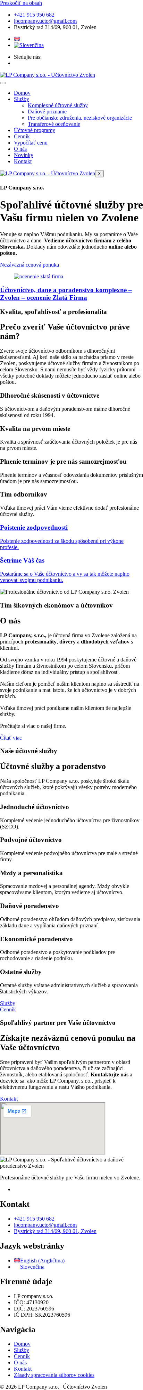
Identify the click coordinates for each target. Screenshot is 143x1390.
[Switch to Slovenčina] (29, 45)
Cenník (22, 136)
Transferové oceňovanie (54, 124)
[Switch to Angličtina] (17, 39)
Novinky (23, 155)
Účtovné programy (34, 130)
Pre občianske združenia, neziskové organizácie (80, 118)
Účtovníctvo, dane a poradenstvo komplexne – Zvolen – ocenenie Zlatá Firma (66, 293)
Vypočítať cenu (31, 143)
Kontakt (23, 161)
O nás (20, 149)
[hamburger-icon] (3, 83)
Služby (21, 99)
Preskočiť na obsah (21, 3)
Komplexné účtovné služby (58, 105)
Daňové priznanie (47, 111)
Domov (22, 93)
